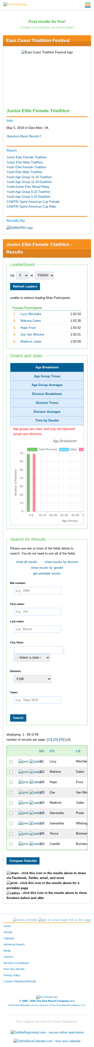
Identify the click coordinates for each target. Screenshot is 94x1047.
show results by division (61, 562)
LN (78, 751)
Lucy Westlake (30, 314)
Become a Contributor (16, 963)
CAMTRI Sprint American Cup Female (33, 202)
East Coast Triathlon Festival (38, 40)
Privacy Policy (12, 975)
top (12, 275)
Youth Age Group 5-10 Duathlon (28, 196)
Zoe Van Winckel (32, 334)
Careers (8, 956)
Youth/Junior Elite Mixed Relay (28, 187)
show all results (27, 562)
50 (62, 739)
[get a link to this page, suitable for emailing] (64, 920)
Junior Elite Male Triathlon (25, 162)
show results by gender (47, 567)
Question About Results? (24, 136)
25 (55, 739)
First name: (17, 603)
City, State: (17, 642)
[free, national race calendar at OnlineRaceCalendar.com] (47, 1041)
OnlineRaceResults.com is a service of (47, 1005)
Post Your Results (14, 969)
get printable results (47, 573)
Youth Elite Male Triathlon (24, 172)
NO (41, 751)
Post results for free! (47, 21)
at (31, 275)
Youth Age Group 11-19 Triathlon (29, 177)
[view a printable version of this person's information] (23, 761)
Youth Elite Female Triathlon (26, 167)
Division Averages (47, 412)
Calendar (9, 938)
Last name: (17, 621)
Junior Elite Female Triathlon (27, 157)
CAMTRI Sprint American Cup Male (31, 206)
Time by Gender (47, 420)
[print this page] (25, 920)
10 (49, 739)
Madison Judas (31, 341)
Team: (14, 692)
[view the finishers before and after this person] (35, 761)
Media (7, 950)
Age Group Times (47, 376)
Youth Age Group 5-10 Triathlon (28, 192)
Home (7, 926)
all (68, 739)
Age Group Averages (47, 385)
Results (8, 932)
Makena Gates (30, 321)
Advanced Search (14, 944)
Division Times (47, 403)
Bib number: (18, 582)
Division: (15, 670)
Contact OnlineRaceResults (20, 981)
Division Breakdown (47, 394)
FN (52, 751)
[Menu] (88, 5)
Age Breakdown (47, 367)
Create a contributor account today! (47, 27)
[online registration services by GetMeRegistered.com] (47, 1031)
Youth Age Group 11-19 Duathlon (29, 182)
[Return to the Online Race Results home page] (15, 4)
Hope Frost (28, 328)
